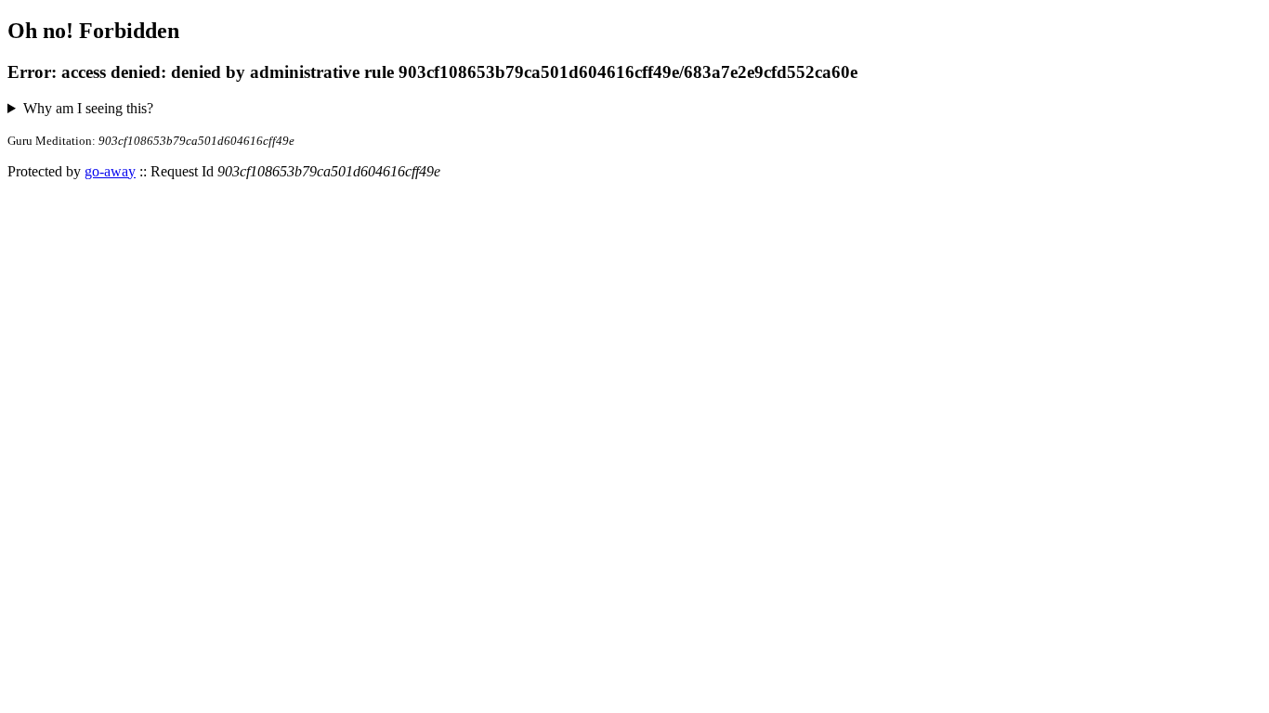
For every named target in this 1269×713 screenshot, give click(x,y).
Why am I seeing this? (88, 108)
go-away (110, 171)
